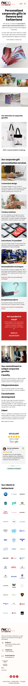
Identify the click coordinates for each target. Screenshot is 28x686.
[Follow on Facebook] (17, 676)
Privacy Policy (6, 681)
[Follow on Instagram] (14, 676)
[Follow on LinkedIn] (11, 676)
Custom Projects (5, 665)
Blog (2, 667)
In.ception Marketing (14, 683)
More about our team (7, 421)
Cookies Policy (15, 681)
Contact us (18, 39)
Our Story (3, 670)
